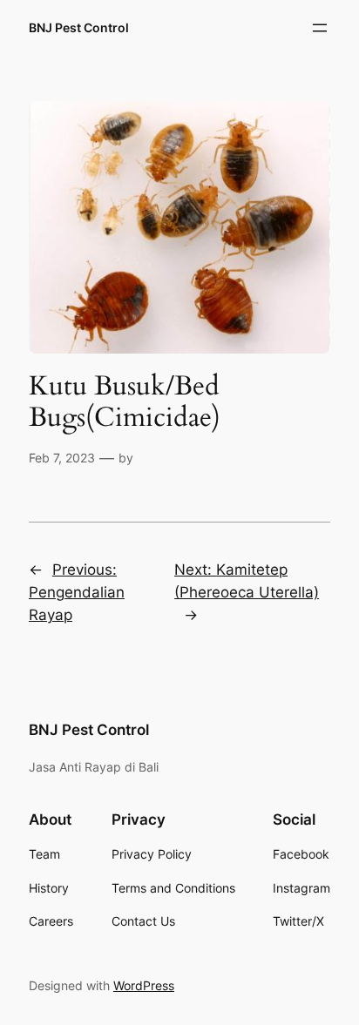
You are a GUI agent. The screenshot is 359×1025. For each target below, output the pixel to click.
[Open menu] (319, 27)
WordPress (143, 985)
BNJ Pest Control (79, 27)
